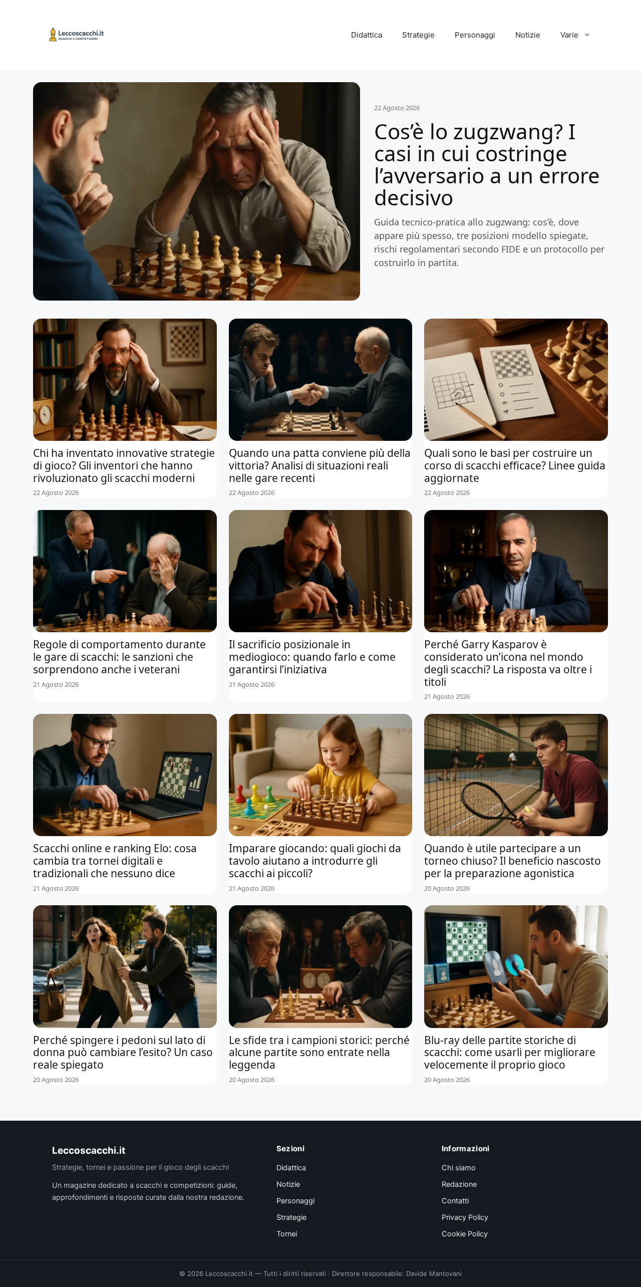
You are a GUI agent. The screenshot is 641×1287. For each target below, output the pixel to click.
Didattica (366, 35)
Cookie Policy (465, 1233)
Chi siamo (459, 1167)
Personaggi (475, 35)
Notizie (527, 35)
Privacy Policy (465, 1217)
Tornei (286, 1233)
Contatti (455, 1200)
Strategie (418, 35)
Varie (569, 35)
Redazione (459, 1184)
